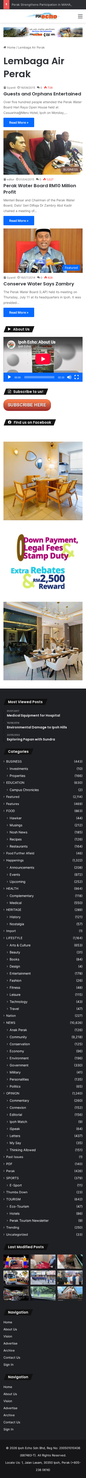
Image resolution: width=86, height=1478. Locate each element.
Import (11, 931)
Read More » (18, 122)
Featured (12, 797)
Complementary (22, 896)
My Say (15, 1143)
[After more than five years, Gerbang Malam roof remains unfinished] (16, 1293)
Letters (15, 1136)
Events (15, 874)
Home (11, 47)
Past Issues (14, 1157)
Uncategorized (17, 1234)
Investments (19, 769)
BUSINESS (14, 761)
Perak (10, 1171)
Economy (17, 1051)
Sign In (8, 1364)
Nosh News (18, 832)
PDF (9, 1164)
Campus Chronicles (24, 790)
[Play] (9, 377)
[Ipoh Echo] (43, 16)
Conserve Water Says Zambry (38, 284)
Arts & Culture (20, 945)
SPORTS (12, 1178)
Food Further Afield (20, 853)
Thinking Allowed (23, 1150)
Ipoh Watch (18, 1122)
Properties (17, 776)
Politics (15, 1086)
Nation (11, 1015)
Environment (19, 1058)
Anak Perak (18, 1030)
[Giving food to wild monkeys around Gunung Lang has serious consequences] (43, 1293)
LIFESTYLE (14, 938)
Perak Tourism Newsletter (29, 1220)
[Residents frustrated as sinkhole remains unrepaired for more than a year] (70, 1262)
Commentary (19, 1100)
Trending (12, 1227)
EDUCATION (15, 782)
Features (12, 804)
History (15, 917)
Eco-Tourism (19, 1206)
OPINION (12, 1093)
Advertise (10, 1343)
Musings (16, 825)
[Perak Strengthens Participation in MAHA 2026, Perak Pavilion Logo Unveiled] (16, 1278)
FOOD (10, 811)
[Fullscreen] (76, 377)
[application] (43, 359)
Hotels (14, 1213)
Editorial (16, 1115)
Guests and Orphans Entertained (42, 94)
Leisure (15, 994)
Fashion (15, 980)
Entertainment (20, 973)
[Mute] (69, 377)
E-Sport (16, 1185)
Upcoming (17, 882)
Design (15, 966)
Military (15, 1072)
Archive (9, 1350)
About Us (10, 1329)
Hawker (16, 818)
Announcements (22, 867)
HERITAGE (13, 910)
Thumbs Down (17, 1192)
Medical (16, 903)
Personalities (19, 1079)
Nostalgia (17, 924)
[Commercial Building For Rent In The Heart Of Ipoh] (70, 1293)
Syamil (11, 87)
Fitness (15, 987)
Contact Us (11, 1357)
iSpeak (15, 1129)
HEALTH (12, 888)
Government (19, 1065)
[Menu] (80, 18)
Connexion (18, 1107)
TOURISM (13, 1199)
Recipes (16, 839)
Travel (14, 1009)
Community (18, 1037)
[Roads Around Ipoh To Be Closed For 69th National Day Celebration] (43, 1278)
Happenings (15, 860)
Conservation (20, 1044)
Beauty (15, 952)
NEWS (10, 1023)
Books (14, 959)
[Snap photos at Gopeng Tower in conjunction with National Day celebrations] (16, 1262)
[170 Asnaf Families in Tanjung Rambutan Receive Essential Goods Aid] (70, 1278)
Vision (7, 1336)
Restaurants (19, 846)
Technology (19, 1002)
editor (10, 179)
